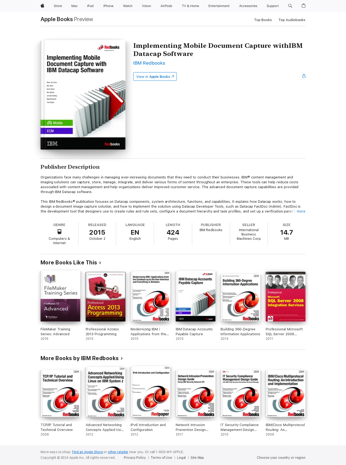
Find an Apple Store (87, 452)
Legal (181, 458)
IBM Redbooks (149, 63)
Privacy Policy (135, 458)
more (301, 211)
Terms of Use (161, 458)
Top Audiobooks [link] (291, 20)
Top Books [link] (263, 20)
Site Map (197, 458)
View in (153, 77)
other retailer (118, 452)
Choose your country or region (281, 458)
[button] (290, 6)
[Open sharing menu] (304, 76)
